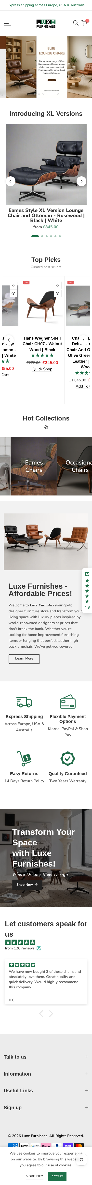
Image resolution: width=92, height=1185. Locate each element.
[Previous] (10, 181)
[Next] (81, 181)
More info (34, 1176)
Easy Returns (24, 773)
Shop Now (24, 884)
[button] (87, 590)
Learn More (24, 658)
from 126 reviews (20, 948)
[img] (48, 942)
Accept (57, 1176)
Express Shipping (24, 716)
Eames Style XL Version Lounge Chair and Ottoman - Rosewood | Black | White (46, 215)
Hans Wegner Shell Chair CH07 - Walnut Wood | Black (24, 344)
